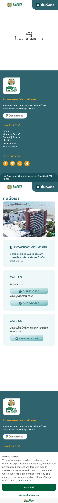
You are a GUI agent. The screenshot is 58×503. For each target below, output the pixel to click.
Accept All (29, 487)
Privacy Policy (10, 146)
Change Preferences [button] (29, 495)
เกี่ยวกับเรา (7, 140)
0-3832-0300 (31, 291)
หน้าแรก (6, 131)
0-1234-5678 (31, 303)
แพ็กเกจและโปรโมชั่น (12, 134)
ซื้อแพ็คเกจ (47, 5)
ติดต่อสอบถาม (9, 143)
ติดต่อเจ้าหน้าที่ (28, 338)
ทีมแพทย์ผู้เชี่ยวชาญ (11, 137)
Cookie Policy (24, 480)
